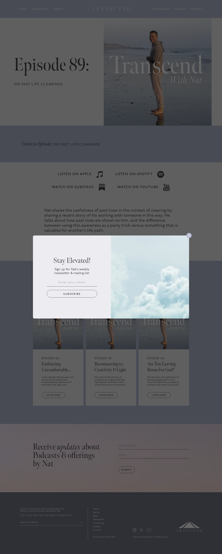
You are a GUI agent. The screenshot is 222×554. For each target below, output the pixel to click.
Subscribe (72, 294)
